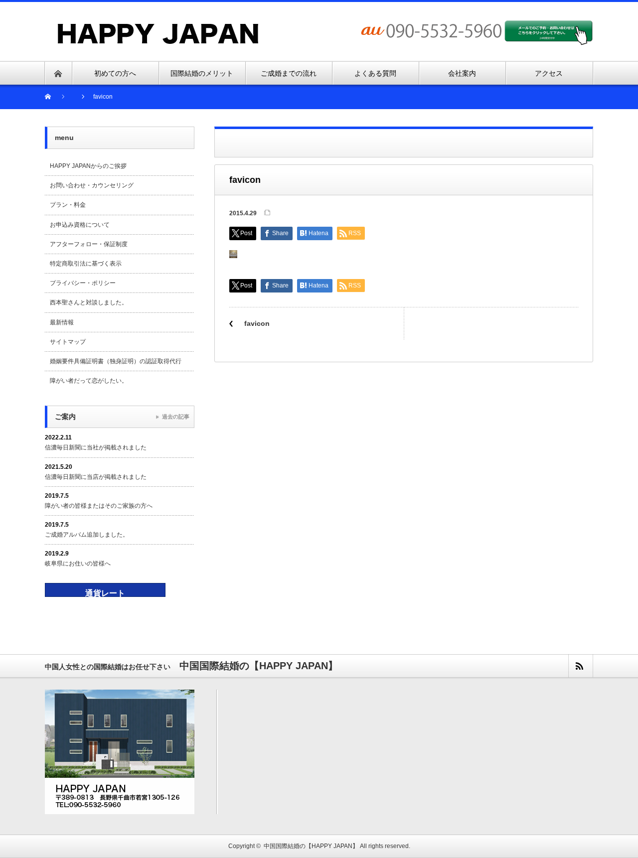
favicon (257, 323)
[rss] (580, 666)
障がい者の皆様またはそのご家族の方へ (99, 505)
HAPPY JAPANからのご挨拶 (88, 165)
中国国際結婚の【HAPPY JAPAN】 (311, 846)
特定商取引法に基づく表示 (86, 263)
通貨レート (105, 593)
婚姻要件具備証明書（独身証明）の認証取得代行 (115, 361)
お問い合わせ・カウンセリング (92, 185)
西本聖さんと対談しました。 (89, 302)
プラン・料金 (68, 204)
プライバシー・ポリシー (83, 283)
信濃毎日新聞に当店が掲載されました (96, 476)
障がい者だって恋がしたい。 (89, 380)
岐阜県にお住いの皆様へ (78, 563)
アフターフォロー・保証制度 (89, 244)
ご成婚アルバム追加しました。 (87, 534)
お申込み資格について (80, 224)
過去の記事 (175, 417)
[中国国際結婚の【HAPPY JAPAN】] (158, 26)
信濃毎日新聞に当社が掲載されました (96, 447)
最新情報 (62, 322)
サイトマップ (68, 341)
